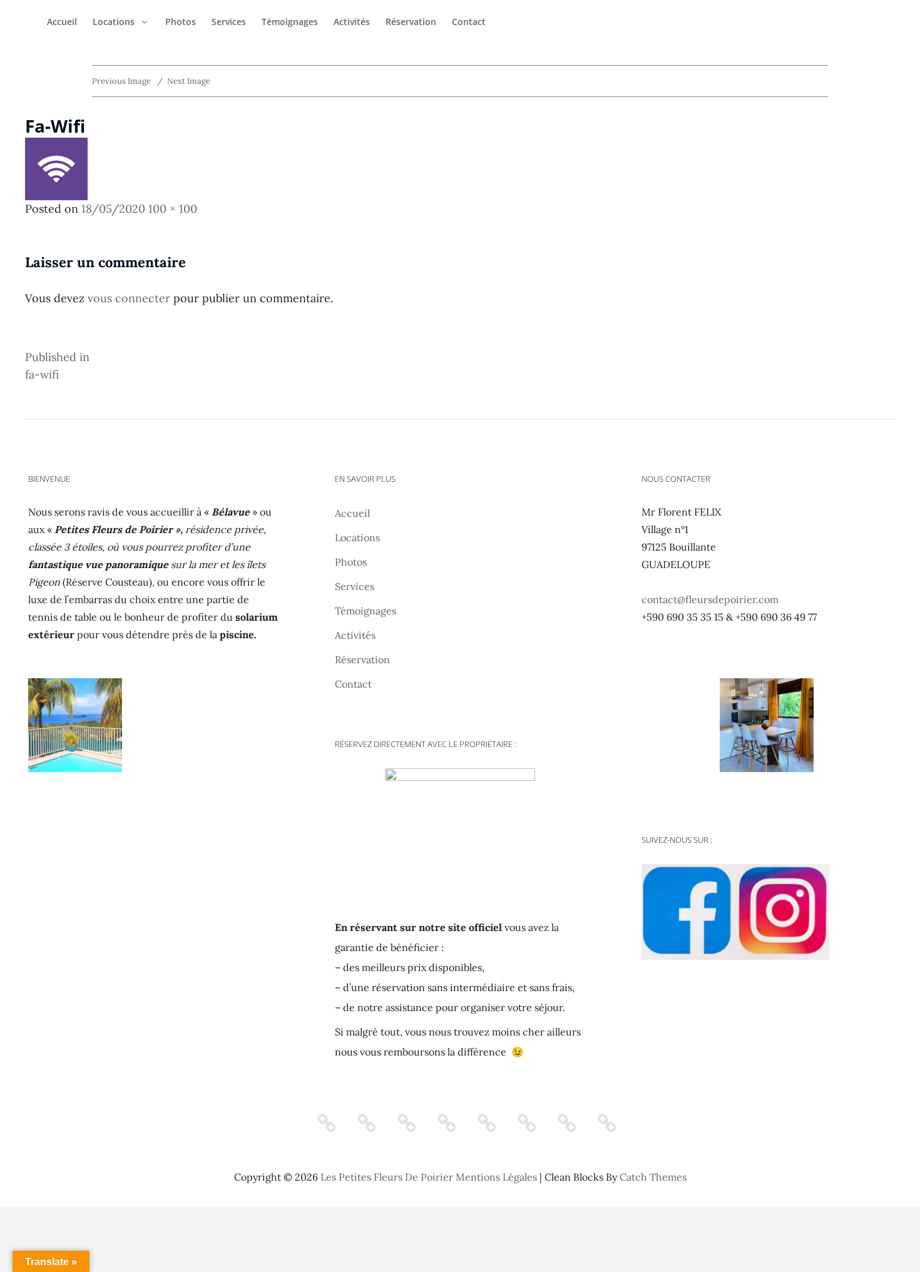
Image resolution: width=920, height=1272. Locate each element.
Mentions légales (496, 1177)
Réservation (411, 22)
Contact (469, 22)
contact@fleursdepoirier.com (710, 599)
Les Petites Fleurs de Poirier (386, 1177)
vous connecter (129, 298)
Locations (114, 22)
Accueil (62, 22)
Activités (352, 22)
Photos (180, 22)
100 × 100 (172, 208)
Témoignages (290, 22)
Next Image (188, 81)
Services (229, 22)
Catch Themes (653, 1177)
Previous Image (121, 81)
